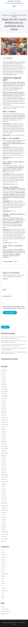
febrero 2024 (4, 441)
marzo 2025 (3, 410)
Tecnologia (3, 588)
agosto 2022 (3, 484)
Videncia (3, 597)
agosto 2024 (3, 427)
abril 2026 (3, 379)
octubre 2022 (4, 479)
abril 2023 (3, 465)
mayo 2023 (3, 462)
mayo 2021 (3, 519)
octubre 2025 (4, 393)
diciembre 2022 (4, 474)
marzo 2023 (3, 467)
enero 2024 (3, 443)
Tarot (16, 261)
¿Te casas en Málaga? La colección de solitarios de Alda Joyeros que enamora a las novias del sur (13, 345)
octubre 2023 (4, 450)
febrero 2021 (4, 526)
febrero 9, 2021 (9, 59)
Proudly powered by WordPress (9, 622)
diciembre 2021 (4, 503)
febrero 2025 (4, 412)
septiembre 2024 (4, 424)
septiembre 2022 (4, 481)
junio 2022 (3, 488)
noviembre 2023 (4, 448)
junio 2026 (3, 374)
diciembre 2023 (4, 446)
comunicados (9, 58)
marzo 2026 (3, 382)
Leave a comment (8, 261)
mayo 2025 (3, 405)
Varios (2, 593)
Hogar (2, 571)
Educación (3, 562)
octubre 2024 (4, 422)
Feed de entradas (5, 609)
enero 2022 (3, 500)
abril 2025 (3, 408)
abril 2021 (3, 522)
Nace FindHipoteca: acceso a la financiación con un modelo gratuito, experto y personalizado (14, 341)
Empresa (3, 564)
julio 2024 (3, 429)
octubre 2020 (4, 536)
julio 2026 (3, 372)
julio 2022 (3, 486)
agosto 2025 (3, 398)
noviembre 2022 (4, 477)
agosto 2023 (3, 455)
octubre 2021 (4, 507)
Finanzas (3, 569)
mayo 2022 (3, 491)
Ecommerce (4, 557)
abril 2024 (3, 436)
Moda (2, 578)
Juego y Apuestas (5, 573)
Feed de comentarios (5, 611)
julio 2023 (3, 458)
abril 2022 (3, 493)
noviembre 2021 (4, 505)
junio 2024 (3, 431)
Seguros (3, 583)
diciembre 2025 (4, 389)
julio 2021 (3, 515)
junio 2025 (3, 403)
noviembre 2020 (4, 534)
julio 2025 (3, 400)
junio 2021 (3, 517)
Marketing (3, 576)
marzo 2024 (3, 439)
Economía (3, 559)
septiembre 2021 (4, 510)
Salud (2, 581)
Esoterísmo (3, 566)
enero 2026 (3, 386)
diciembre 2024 (4, 417)
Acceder (3, 606)
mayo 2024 (3, 434)
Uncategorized (4, 590)
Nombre (5, 289)
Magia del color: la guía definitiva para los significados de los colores (15, 15)
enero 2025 (3, 415)
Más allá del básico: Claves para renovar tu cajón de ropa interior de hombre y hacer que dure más (13, 337)
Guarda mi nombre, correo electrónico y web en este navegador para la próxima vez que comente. (14, 307)
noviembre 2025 (4, 391)
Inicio (14, 12)
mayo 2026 (3, 377)
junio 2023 (3, 460)
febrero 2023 (4, 469)
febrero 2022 (4, 498)
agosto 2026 (3, 370)
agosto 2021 (3, 512)
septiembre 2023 (4, 453)
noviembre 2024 (4, 420)
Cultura (2, 552)
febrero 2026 (4, 384)
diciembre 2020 (4, 531)
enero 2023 (3, 472)
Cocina (2, 550)
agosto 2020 (3, 541)
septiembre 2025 (4, 396)
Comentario (5, 278)
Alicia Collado (9, 74)
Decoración (3, 555)
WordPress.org (4, 613)
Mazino (22, 622)
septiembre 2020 (4, 538)
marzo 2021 (3, 524)
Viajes (2, 595)
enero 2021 (3, 529)
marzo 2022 (3, 496)
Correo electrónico (7, 296)
